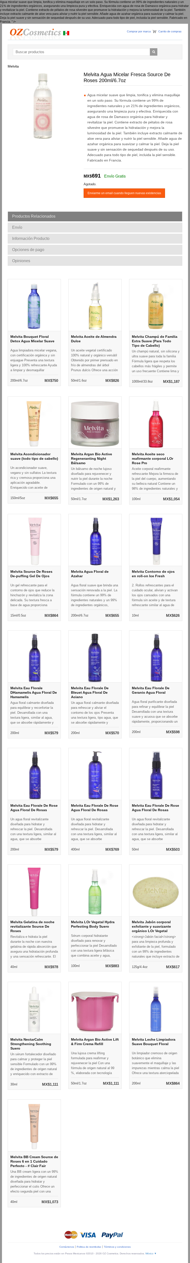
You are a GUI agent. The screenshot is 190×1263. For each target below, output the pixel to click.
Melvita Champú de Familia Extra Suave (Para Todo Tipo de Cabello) (154, 341)
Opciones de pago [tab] (28, 250)
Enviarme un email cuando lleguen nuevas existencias (124, 193)
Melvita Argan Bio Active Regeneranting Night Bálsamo (91, 458)
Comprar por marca (139, 31)
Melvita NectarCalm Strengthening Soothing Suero (30, 1043)
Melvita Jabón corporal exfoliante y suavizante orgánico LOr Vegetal (151, 926)
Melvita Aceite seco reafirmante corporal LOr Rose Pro (152, 458)
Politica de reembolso (89, 1246)
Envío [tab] (17, 227)
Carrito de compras (170, 31)
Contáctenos (66, 1246)
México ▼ (151, 1253)
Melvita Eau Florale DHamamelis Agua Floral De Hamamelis (33, 692)
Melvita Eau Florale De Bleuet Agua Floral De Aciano (90, 692)
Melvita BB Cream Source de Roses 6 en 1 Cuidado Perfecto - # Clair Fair (34, 1161)
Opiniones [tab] (21, 261)
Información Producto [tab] (30, 238)
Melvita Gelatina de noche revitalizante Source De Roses (32, 926)
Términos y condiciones (117, 1246)
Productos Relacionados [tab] (33, 216)
